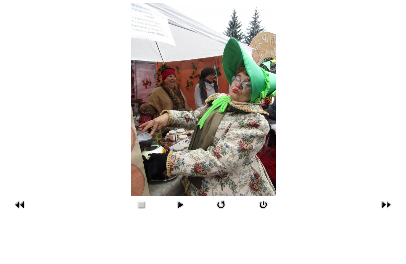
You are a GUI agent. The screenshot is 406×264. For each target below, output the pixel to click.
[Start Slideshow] (180, 209)
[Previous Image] (20, 209)
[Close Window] (263, 209)
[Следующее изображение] (386, 209)
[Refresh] (221, 209)
